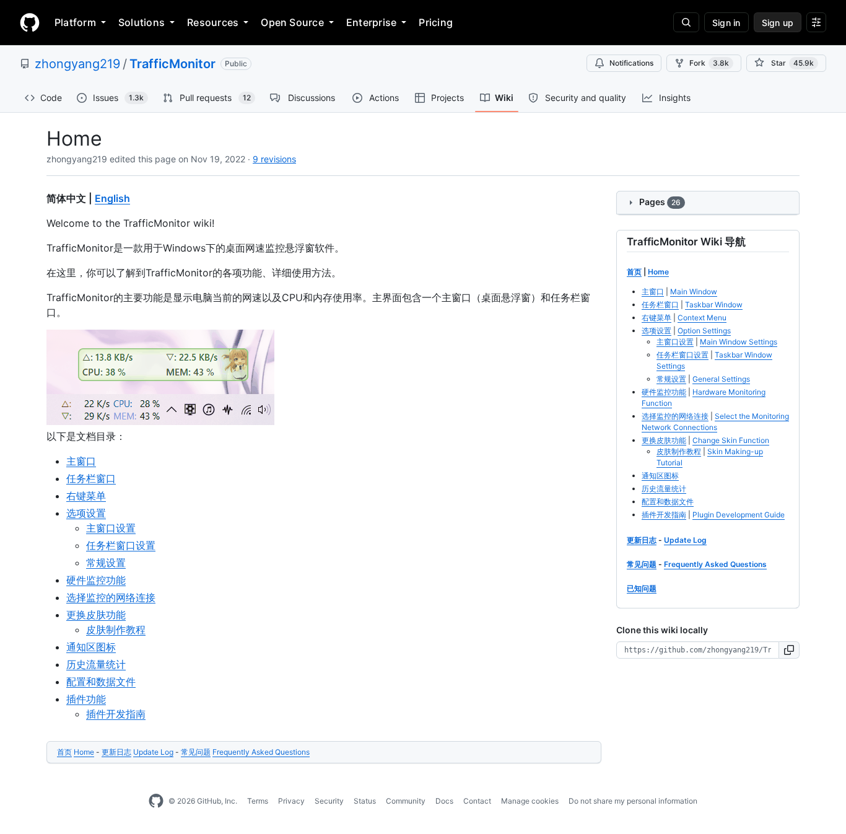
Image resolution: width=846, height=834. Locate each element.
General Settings (721, 379)
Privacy (291, 800)
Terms (257, 800)
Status (365, 800)
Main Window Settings (738, 341)
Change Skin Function (730, 440)
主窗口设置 (111, 528)
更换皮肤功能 (96, 614)
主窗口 (81, 461)
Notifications (631, 63)
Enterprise (371, 22)
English (112, 198)
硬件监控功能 (96, 580)
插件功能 (86, 699)
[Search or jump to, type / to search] (686, 22)
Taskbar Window (714, 304)
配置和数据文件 (101, 681)
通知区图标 (91, 647)
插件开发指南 (116, 714)
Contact (477, 800)
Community (405, 800)
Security (329, 800)
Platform (75, 22)
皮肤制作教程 (116, 629)
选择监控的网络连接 (110, 597)
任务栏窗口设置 (120, 545)
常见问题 (196, 752)
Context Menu (702, 317)
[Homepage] (30, 22)
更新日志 (116, 752)
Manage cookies (530, 800)
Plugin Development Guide (738, 514)
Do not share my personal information (633, 800)
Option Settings (704, 330)
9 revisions (274, 159)
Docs (444, 800)
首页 (64, 752)
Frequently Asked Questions (261, 752)
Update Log (153, 752)
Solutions (141, 22)
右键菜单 (86, 495)
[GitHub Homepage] (156, 801)
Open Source (292, 22)
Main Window (693, 291)
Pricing (436, 22)
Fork (709, 63)
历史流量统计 (96, 664)
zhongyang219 (77, 63)
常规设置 (106, 562)
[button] (789, 650)
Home (84, 752)
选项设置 (86, 513)
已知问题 (641, 588)
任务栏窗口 (91, 478)
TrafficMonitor (172, 63)
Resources (212, 22)
